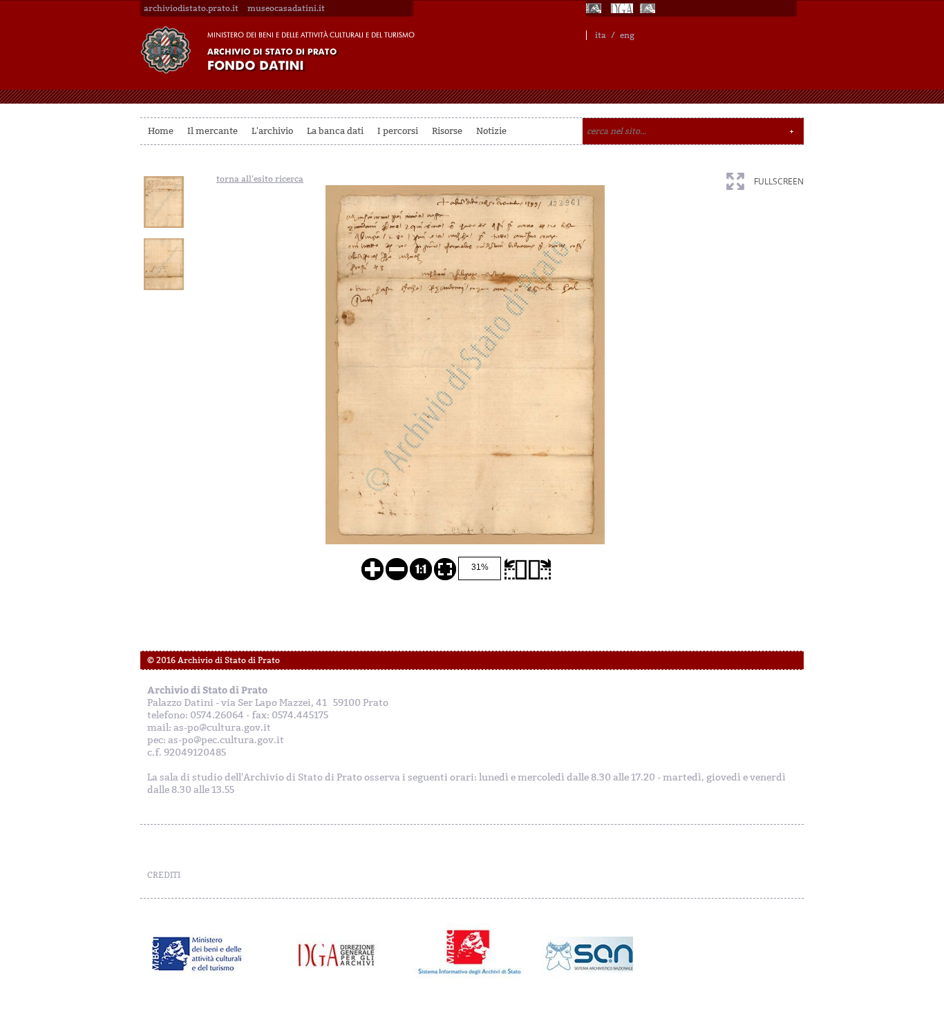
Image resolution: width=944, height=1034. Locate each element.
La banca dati (335, 131)
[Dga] (342, 953)
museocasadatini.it (286, 8)
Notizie (491, 131)
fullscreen (779, 181)
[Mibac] (595, 8)
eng (627, 35)
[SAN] (588, 953)
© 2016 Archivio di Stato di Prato (213, 660)
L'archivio (272, 131)
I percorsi (397, 131)
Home (160, 131)
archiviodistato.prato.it (191, 8)
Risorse (447, 131)
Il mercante (212, 131)
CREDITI (163, 875)
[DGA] (622, 8)
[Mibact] (197, 953)
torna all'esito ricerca (259, 179)
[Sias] (649, 8)
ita (600, 35)
